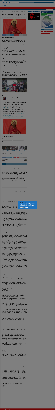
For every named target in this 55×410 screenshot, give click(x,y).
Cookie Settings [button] (22, 207)
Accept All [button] (26, 207)
